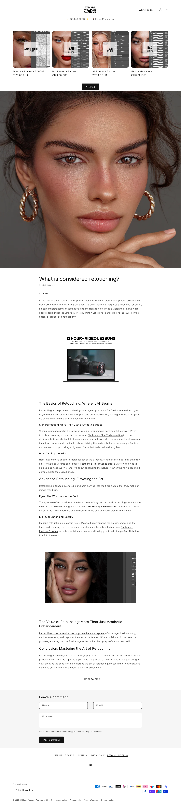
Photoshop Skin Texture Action (105, 435)
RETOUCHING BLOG (117, 755)
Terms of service (91, 800)
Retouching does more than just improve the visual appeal (72, 633)
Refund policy (61, 800)
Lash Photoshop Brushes (64, 71)
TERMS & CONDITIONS (77, 755)
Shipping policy (107, 800)
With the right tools (66, 659)
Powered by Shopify (44, 800)
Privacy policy (76, 800)
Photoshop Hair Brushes (93, 463)
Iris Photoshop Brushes (142, 71)
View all (90, 86)
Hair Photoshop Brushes (103, 71)
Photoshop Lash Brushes (102, 506)
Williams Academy (27, 800)
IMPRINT (57, 755)
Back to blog (92, 678)
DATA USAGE (98, 755)
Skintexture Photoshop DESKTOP (28, 71)
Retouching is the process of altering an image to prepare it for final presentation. (85, 410)
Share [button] (45, 293)
